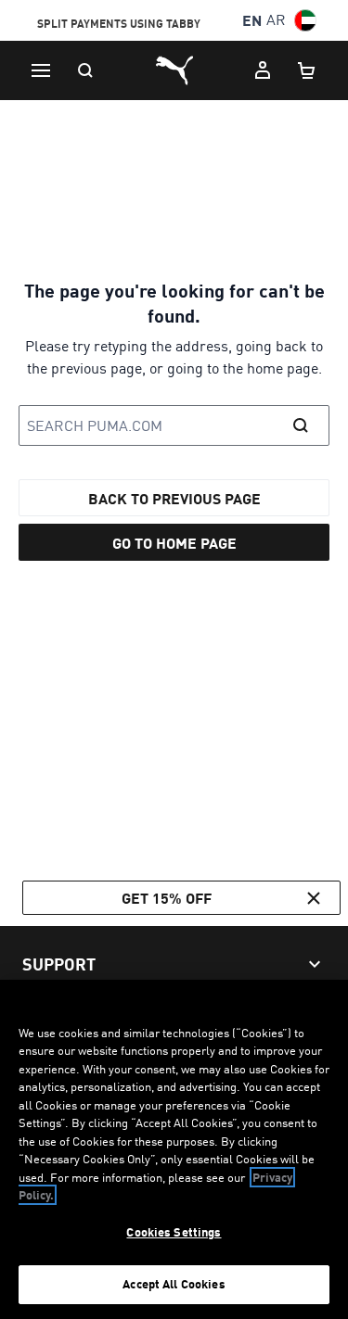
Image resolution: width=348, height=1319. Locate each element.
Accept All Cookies (173, 1283)
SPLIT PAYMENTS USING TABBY (118, 22)
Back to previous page (174, 498)
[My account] (262, 70)
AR (276, 20)
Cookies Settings (173, 1231)
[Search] (85, 70)
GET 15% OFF (167, 898)
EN (252, 20)
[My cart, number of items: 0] (307, 70)
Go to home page (174, 543)
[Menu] (40, 70)
